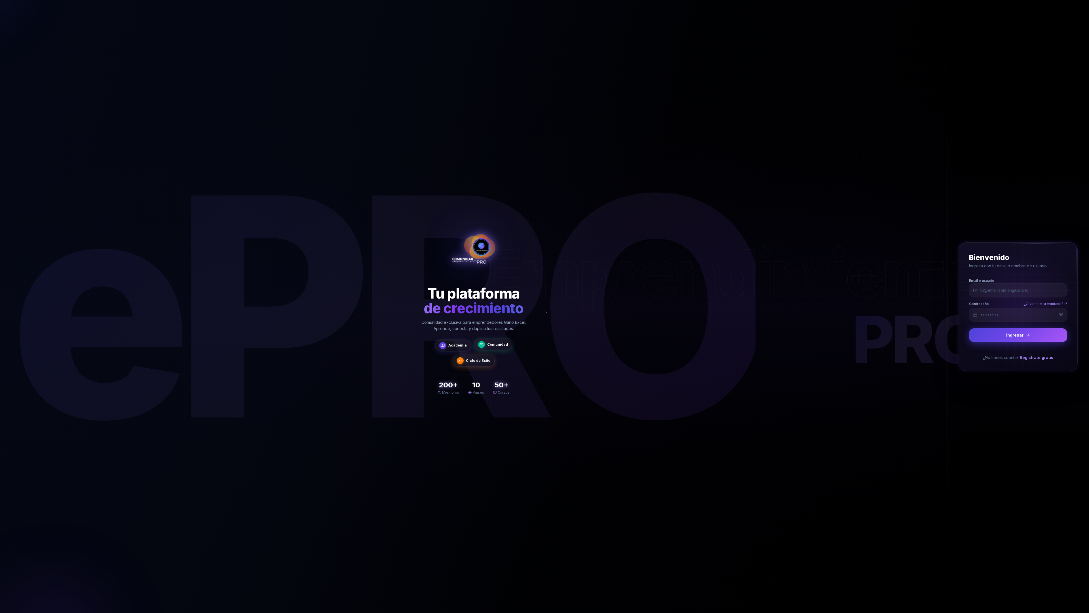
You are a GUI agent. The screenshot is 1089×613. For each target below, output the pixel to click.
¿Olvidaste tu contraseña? (1045, 303)
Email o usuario (981, 280)
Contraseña (979, 303)
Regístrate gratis (1036, 357)
